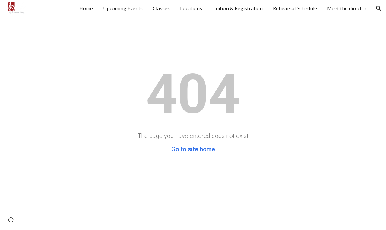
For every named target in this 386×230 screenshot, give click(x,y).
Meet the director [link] (347, 8)
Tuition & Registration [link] (237, 8)
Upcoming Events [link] (123, 8)
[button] (379, 8)
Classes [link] (161, 8)
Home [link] (86, 8)
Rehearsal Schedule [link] (295, 8)
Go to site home (193, 149)
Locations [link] (191, 8)
